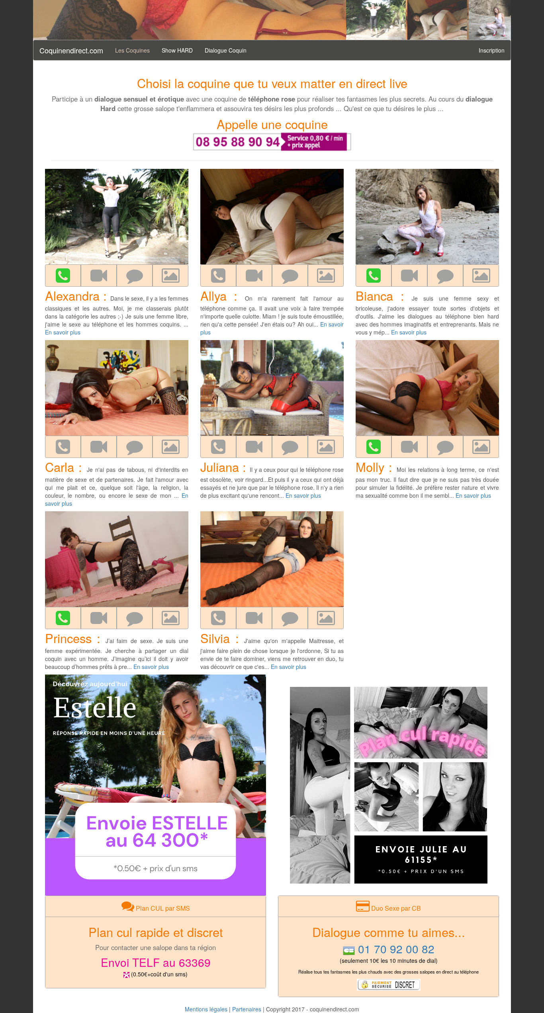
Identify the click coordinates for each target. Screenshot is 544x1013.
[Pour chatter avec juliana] (290, 447)
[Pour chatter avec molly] (445, 447)
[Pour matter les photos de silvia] (326, 618)
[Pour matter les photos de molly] (481, 447)
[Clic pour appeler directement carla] (63, 447)
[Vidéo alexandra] (99, 275)
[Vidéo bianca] (409, 275)
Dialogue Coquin (226, 50)
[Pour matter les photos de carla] (170, 447)
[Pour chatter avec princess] (135, 618)
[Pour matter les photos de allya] (326, 275)
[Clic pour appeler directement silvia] (218, 618)
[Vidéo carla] (99, 447)
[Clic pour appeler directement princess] (63, 618)
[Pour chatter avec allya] (290, 275)
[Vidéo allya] (254, 275)
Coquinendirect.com (71, 50)
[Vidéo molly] (409, 447)
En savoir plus (62, 332)
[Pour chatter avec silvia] (290, 618)
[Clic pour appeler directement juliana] (218, 447)
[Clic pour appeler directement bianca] (373, 275)
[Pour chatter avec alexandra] (135, 275)
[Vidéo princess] (99, 618)
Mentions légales (206, 1009)
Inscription (492, 50)
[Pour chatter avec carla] (135, 447)
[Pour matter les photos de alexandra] (170, 275)
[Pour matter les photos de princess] (170, 618)
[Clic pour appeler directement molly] (373, 447)
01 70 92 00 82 (396, 948)
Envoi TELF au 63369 (156, 962)
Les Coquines (132, 50)
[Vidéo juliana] (254, 447)
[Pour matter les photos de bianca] (481, 275)
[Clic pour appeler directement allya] (218, 275)
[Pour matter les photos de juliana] (326, 447)
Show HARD (177, 50)
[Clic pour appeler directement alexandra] (63, 275)
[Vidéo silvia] (254, 618)
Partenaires (246, 1009)
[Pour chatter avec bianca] (445, 275)
